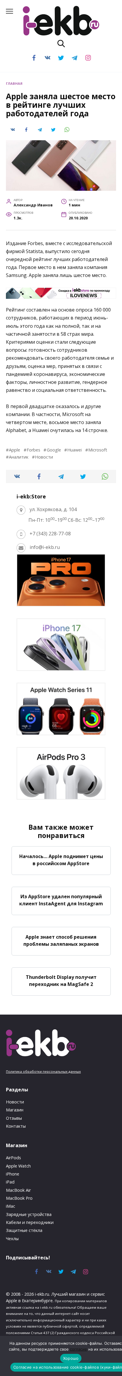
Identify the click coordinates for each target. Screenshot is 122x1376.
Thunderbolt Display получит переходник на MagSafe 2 (61, 980)
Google (54, 450)
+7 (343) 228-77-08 (50, 533)
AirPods (13, 1157)
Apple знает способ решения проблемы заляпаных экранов (61, 940)
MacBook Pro (19, 1198)
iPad (10, 1182)
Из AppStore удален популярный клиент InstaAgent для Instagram (61, 900)
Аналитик (18, 457)
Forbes (33, 450)
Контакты (16, 1126)
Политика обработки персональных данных (43, 1071)
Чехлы (12, 1238)
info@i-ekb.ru (45, 547)
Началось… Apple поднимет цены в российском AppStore (61, 859)
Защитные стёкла (24, 1230)
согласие (78, 1349)
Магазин (14, 1110)
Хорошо (71, 1358)
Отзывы (14, 1118)
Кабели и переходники (30, 1222)
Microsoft (97, 450)
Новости (44, 457)
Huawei (74, 450)
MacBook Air (18, 1190)
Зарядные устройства (29, 1214)
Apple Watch (18, 1166)
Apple (14, 450)
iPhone (12, 1174)
